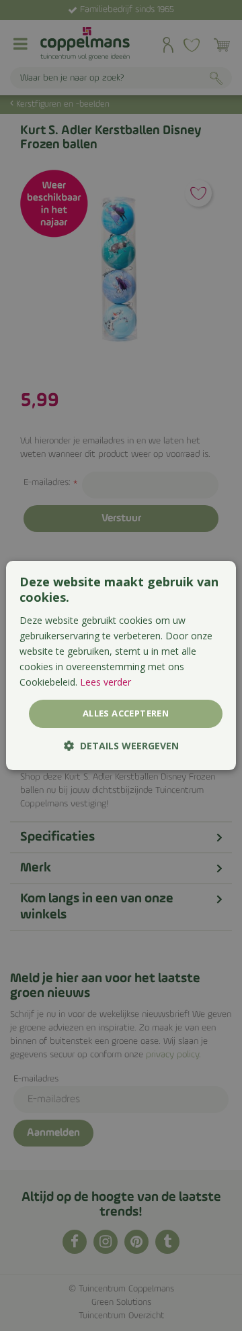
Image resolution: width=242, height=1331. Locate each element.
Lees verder (105, 682)
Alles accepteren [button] (126, 713)
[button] (121, 745)
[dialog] (121, 665)
